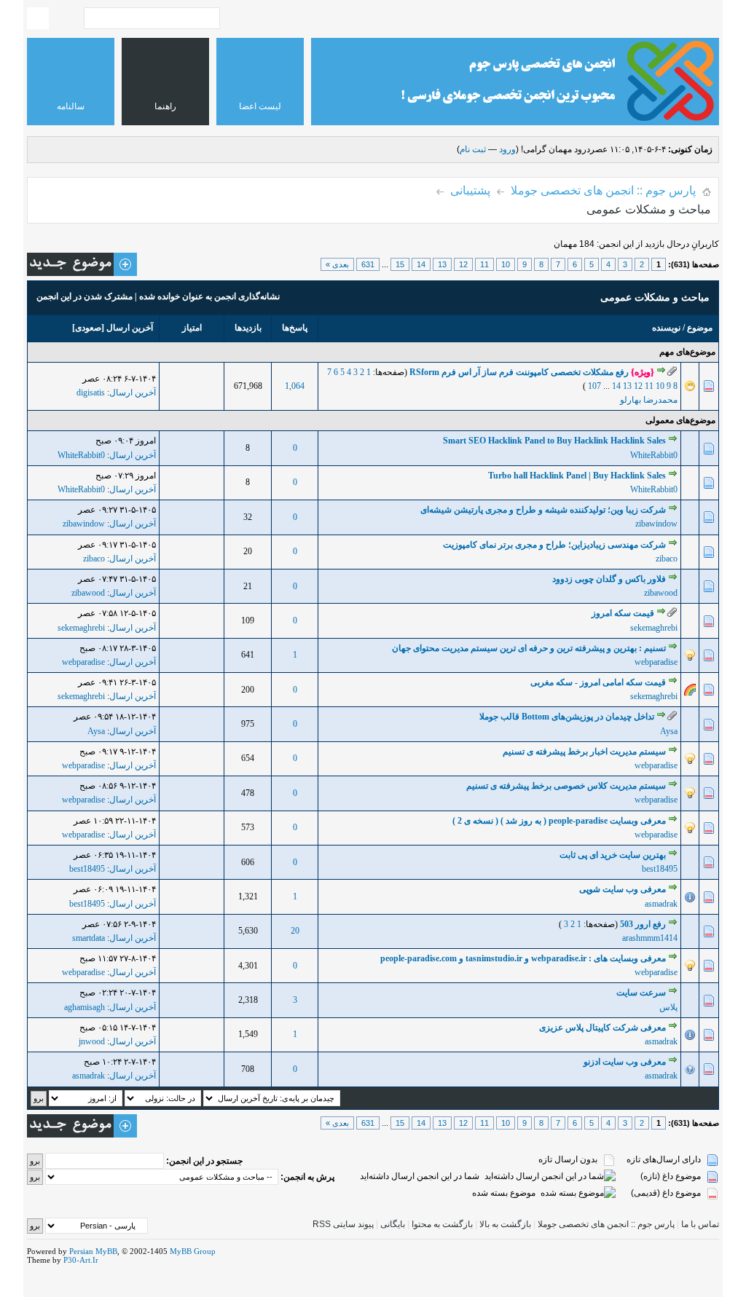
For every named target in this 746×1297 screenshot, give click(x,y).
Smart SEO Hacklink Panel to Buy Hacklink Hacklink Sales (554, 440)
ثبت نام (473, 149)
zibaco (667, 558)
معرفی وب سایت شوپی (622, 889)
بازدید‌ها (248, 328)
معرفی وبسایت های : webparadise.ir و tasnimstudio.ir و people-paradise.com (523, 958)
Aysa (669, 731)
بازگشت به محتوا (441, 1224)
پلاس (668, 1007)
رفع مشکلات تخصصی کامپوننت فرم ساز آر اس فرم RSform (519, 372)
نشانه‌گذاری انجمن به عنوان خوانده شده (209, 296)
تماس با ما (700, 1224)
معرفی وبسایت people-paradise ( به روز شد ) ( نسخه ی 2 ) (559, 821)
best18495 (660, 869)
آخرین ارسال (129, 328)
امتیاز (192, 328)
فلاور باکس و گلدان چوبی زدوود (609, 579)
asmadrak (661, 904)
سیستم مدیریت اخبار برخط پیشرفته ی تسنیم (584, 751)
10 (505, 264)
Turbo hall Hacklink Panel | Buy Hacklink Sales (577, 475)
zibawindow (656, 524)
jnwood (92, 1041)
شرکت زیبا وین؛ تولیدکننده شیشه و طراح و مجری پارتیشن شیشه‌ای (543, 510)
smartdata (88, 938)
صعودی (88, 328)
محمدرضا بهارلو (649, 400)
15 (400, 264)
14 (421, 264)
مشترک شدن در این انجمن (84, 296)
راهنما (165, 106)
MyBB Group (193, 1251)
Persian (81, 1251)
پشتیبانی (470, 190)
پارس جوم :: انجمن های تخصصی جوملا (603, 190)
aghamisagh (84, 1007)
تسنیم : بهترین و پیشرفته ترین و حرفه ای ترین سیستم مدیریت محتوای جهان (529, 648)
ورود (507, 149)
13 (442, 264)
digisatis (90, 392)
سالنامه (71, 106)
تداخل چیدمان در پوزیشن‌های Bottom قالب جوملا (566, 716)
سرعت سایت (641, 992)
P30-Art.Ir (80, 1259)
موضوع (699, 328)
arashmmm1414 (650, 938)
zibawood (661, 593)
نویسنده (666, 328)
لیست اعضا (260, 106)
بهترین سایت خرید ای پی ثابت (613, 855)
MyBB (106, 1251)
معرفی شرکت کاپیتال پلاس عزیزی (602, 1027)
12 (463, 264)
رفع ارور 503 (643, 924)
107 (594, 386)
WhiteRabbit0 (654, 455)
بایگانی (392, 1224)
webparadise (656, 662)
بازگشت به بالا (505, 1224)
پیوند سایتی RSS (343, 1224)
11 (484, 264)
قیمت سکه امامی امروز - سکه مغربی (598, 682)
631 (367, 264)
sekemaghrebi (654, 628)
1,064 (295, 386)
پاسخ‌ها (294, 328)
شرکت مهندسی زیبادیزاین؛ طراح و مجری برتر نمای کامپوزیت (554, 545)
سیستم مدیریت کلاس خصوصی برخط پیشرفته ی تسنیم (566, 786)
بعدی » (337, 264)
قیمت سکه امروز (623, 613)
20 (295, 931)
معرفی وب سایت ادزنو (625, 1062)
